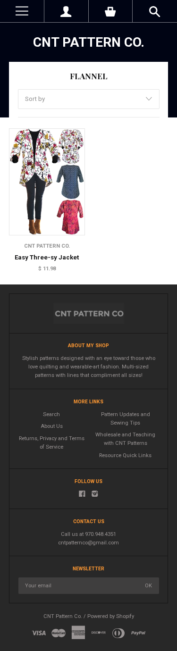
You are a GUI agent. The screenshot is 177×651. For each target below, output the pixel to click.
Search (51, 414)
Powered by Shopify (110, 616)
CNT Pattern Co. (88, 42)
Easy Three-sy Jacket (47, 257)
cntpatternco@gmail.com (88, 543)
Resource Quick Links (125, 455)
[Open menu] (22, 11)
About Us (52, 426)
